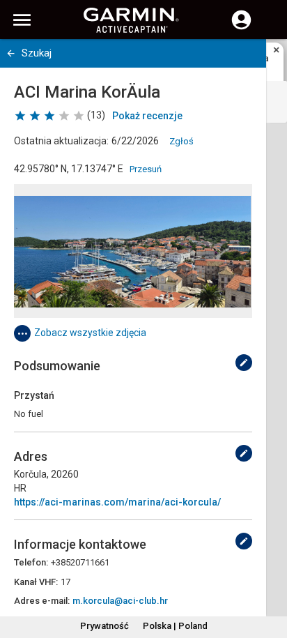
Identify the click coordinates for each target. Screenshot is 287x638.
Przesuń (146, 169)
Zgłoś (181, 141)
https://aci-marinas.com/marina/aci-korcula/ (117, 502)
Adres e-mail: (42, 600)
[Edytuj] (243, 362)
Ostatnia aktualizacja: (61, 140)
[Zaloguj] (241, 27)
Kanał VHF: (36, 582)
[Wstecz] (11, 53)
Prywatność (104, 626)
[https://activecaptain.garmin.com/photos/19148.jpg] (133, 251)
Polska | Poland (175, 626)
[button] (269, 574)
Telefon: (31, 562)
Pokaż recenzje (147, 116)
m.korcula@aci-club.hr (120, 600)
